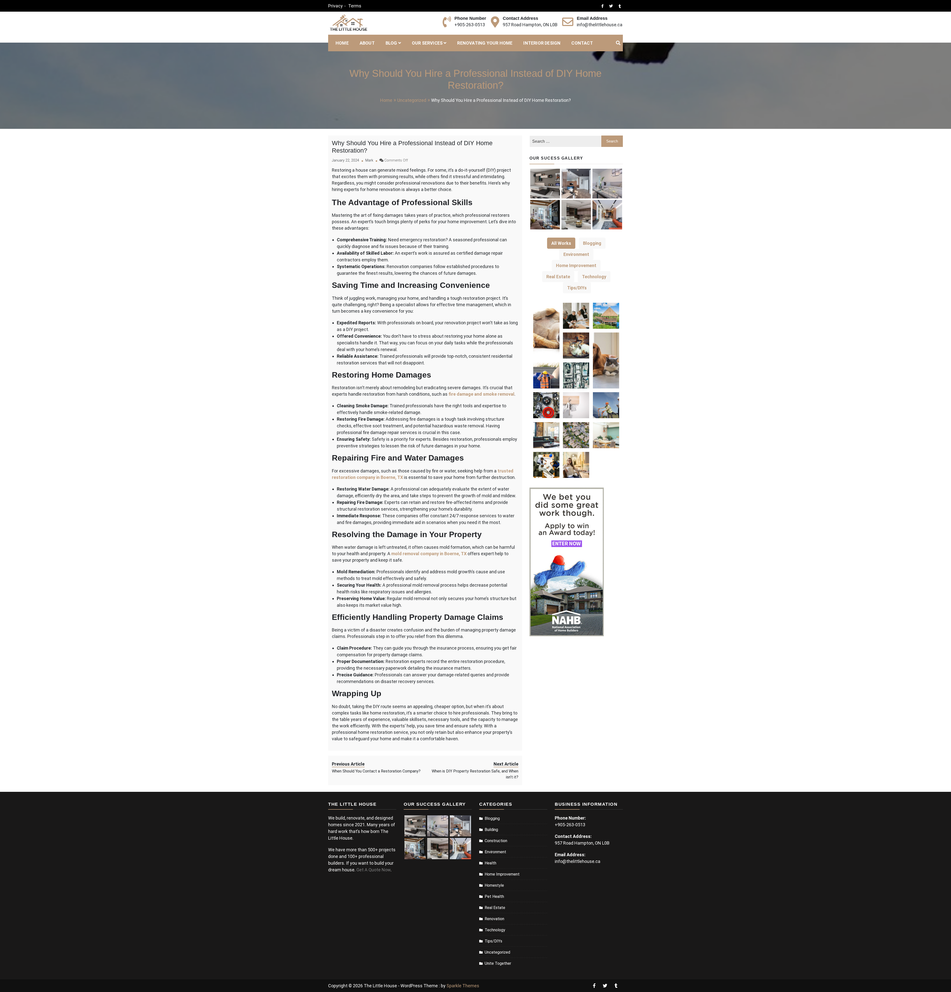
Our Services (427, 43)
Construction (496, 840)
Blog (391, 43)
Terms (354, 5)
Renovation (494, 918)
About (367, 43)
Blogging (492, 818)
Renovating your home (484, 43)
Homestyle (494, 885)
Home (342, 43)
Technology (495, 930)
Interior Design (541, 43)
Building (491, 829)
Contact (582, 43)
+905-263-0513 (469, 24)
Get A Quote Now (373, 869)
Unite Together (498, 963)
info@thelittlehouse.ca (599, 24)
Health (490, 863)
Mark (369, 160)
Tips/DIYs (493, 941)
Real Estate (495, 907)
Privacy (335, 5)
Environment (495, 852)
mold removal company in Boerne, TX (429, 553)
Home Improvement (502, 874)
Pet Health (494, 896)
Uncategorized (497, 952)
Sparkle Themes (463, 985)
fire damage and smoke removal (481, 394)
